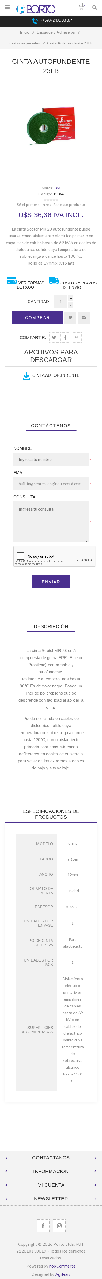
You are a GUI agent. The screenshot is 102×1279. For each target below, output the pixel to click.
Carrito (84, 5)
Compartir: (33, 337)
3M (57, 188)
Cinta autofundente (56, 375)
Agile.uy (63, 1274)
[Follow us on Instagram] (59, 1225)
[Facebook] (43, 1225)
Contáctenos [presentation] (51, 425)
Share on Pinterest (77, 337)
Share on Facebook (65, 337)
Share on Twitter (54, 337)
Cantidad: (39, 301)
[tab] (51, 426)
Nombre (22, 448)
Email (19, 472)
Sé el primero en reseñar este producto (51, 204)
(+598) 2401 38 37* (56, 20)
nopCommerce (62, 1265)
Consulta (24, 497)
